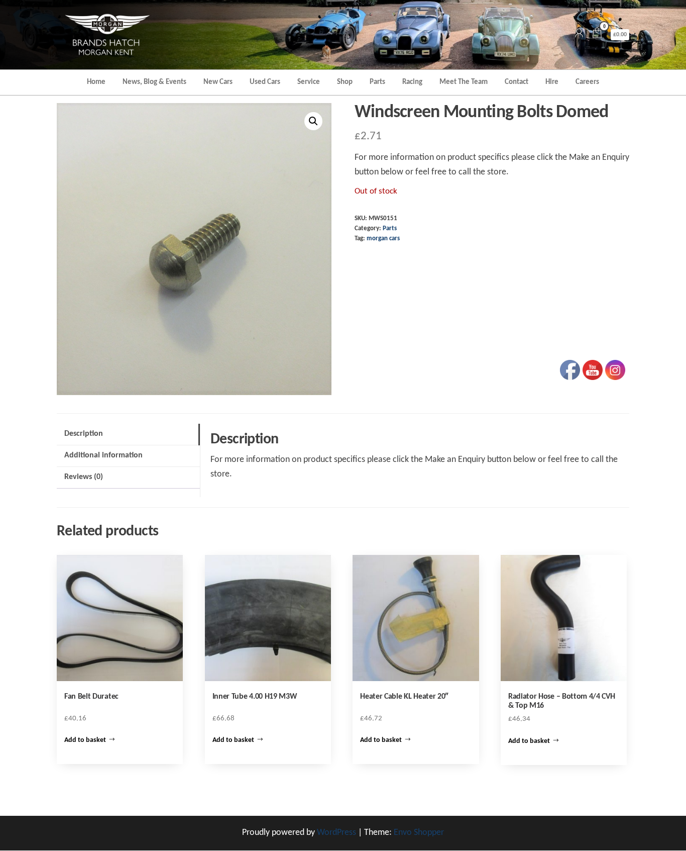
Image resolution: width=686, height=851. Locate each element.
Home (96, 82)
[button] (313, 121)
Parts (377, 82)
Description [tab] (83, 434)
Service (308, 82)
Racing (412, 82)
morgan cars (383, 239)
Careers (587, 82)
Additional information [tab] (103, 455)
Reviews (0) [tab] (83, 477)
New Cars (218, 82)
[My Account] (579, 34)
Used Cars (265, 82)
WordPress (336, 832)
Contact (516, 82)
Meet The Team (463, 82)
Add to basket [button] (85, 740)
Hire (551, 82)
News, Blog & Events (154, 82)
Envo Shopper (419, 832)
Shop (345, 82)
